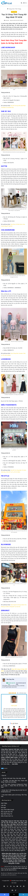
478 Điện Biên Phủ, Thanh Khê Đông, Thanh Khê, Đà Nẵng (14, 781)
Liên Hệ (3, 805)
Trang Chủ (11, 9)
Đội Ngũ (3, 807)
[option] (14, 733)
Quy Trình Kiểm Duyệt (7, 809)
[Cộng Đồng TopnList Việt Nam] (6, 3)
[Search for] (21, 3)
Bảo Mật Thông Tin (6, 814)
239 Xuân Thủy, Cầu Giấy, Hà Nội (16, 778)
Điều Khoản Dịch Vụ (7, 816)
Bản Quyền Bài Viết (7, 811)
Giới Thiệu (4, 803)
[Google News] (14, 723)
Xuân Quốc (7, 20)
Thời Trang (18, 9)
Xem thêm (15, 764)
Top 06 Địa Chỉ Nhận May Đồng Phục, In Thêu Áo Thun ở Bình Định (14, 737)
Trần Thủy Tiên (10, 679)
